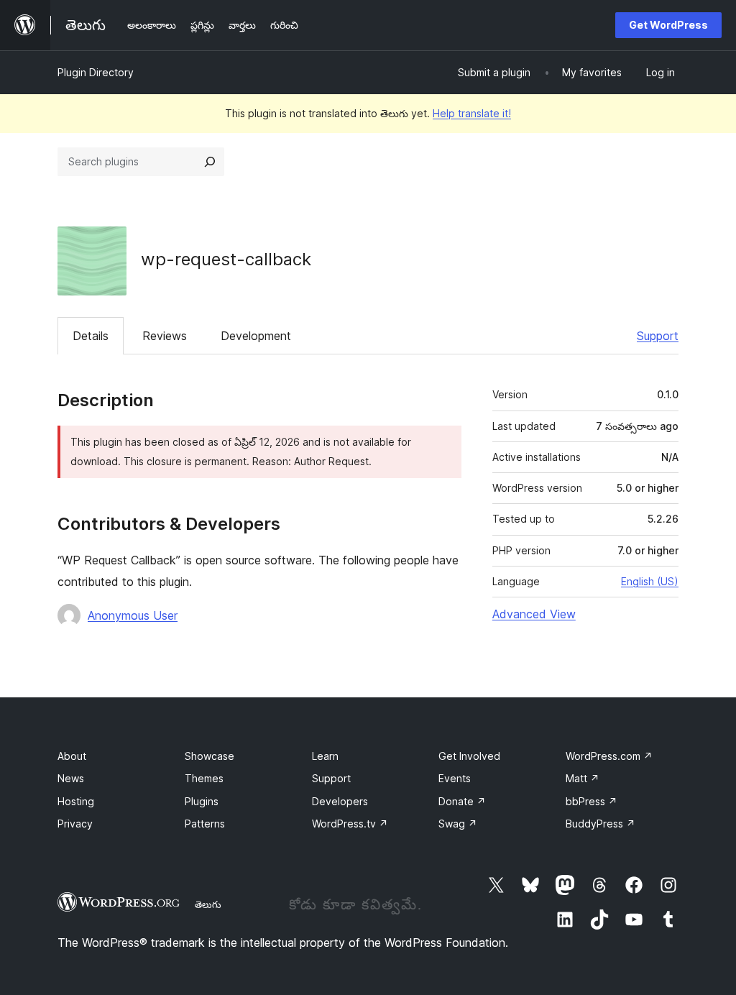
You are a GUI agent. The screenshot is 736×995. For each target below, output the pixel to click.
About (72, 756)
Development (256, 336)
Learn (325, 756)
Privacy (75, 823)
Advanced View (534, 614)
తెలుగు (208, 904)
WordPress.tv (350, 823)
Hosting (76, 801)
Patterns (205, 823)
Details (91, 336)
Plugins (201, 801)
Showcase (209, 756)
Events (454, 778)
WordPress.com (609, 756)
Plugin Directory (96, 72)
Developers (340, 801)
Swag (457, 823)
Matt (582, 778)
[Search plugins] (210, 161)
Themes (204, 778)
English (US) (649, 581)
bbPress (591, 801)
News (71, 778)
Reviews (164, 336)
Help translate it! (472, 113)
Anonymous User (133, 615)
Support (657, 336)
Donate (462, 801)
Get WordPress (668, 25)
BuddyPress (600, 823)
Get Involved (469, 756)
